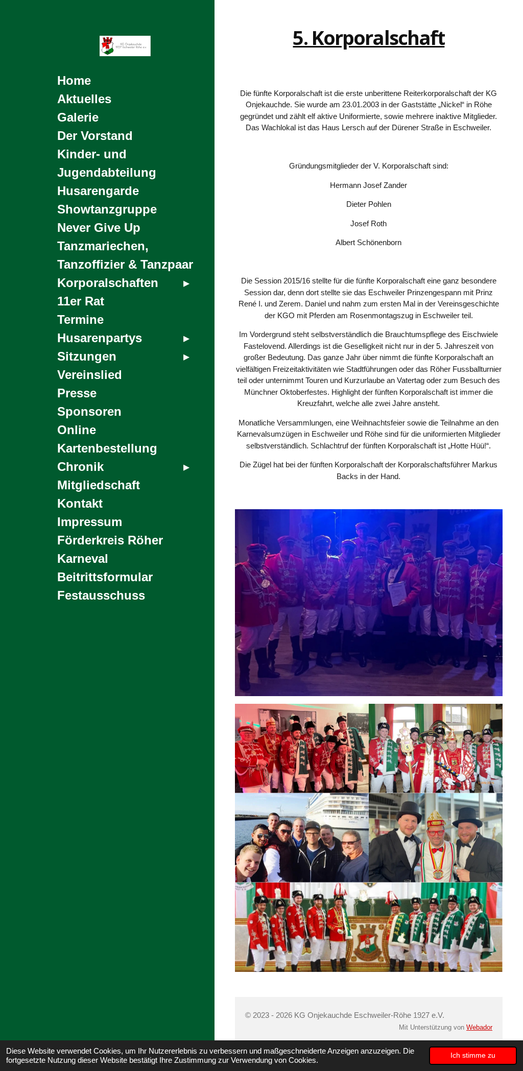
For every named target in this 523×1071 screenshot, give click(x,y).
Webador (479, 1027)
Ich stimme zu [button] (472, 1055)
